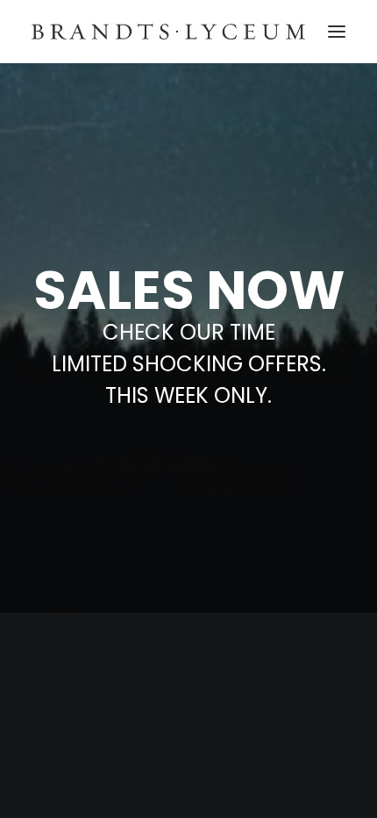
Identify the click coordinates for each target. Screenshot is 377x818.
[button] (336, 31)
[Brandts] (169, 31)
